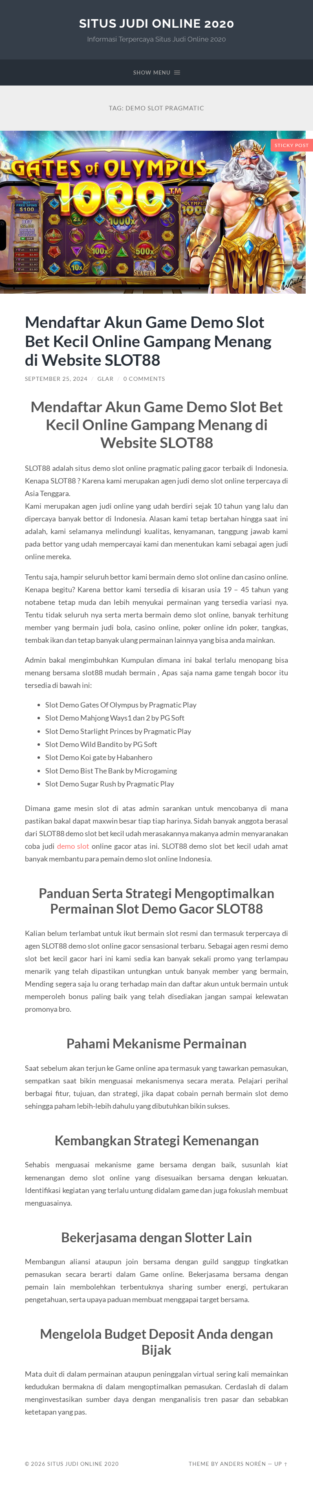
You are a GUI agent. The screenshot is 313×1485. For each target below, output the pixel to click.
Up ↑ (281, 1464)
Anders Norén (243, 1464)
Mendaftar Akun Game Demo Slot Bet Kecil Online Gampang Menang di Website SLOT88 (148, 340)
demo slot (73, 845)
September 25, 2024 (56, 379)
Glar (105, 379)
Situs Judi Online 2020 (156, 23)
